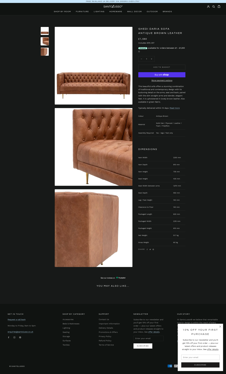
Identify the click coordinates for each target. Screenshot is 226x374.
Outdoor (152, 11)
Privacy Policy (105, 336)
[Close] (220, 326)
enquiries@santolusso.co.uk (20, 332)
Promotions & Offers (108, 332)
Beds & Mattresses (71, 324)
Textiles (66, 345)
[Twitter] (150, 249)
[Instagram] (14, 337)
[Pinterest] (153, 249)
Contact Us (104, 319)
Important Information (109, 324)
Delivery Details (106, 328)
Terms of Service (106, 345)
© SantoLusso (17, 366)
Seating (66, 332)
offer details (212, 349)
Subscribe (200, 365)
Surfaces (67, 341)
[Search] (213, 6)
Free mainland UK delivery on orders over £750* (113, 1)
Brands (167, 11)
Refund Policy (105, 341)
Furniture (82, 11)
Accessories (68, 319)
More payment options (161, 80)
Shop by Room (62, 11)
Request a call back (17, 319)
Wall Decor (134, 11)
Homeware (115, 11)
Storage (66, 336)
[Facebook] (147, 249)
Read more (175, 108)
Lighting (99, 11)
